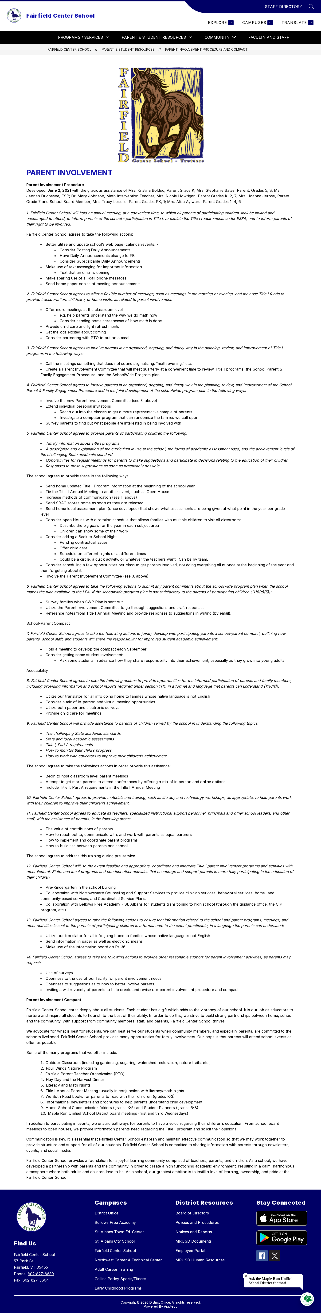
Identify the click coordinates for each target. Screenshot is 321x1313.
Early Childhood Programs (118, 1288)
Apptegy (170, 1306)
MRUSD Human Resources (200, 1260)
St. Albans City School (115, 1241)
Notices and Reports (194, 1231)
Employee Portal (190, 1250)
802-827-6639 (41, 1273)
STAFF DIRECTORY (283, 6)
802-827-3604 (36, 1280)
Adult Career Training (114, 1269)
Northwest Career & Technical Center (128, 1260)
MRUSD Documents (194, 1241)
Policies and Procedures (197, 1222)
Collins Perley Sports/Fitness (120, 1278)
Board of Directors (192, 1213)
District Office (106, 1213)
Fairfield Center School (69, 49)
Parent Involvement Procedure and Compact (206, 49)
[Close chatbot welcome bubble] (246, 1276)
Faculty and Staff (268, 37)
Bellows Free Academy (115, 1222)
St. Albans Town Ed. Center (119, 1231)
